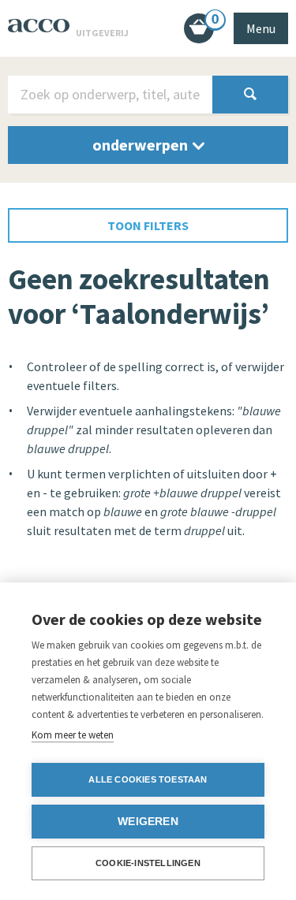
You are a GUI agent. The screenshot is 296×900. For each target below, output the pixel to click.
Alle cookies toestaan (147, 779)
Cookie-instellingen (148, 863)
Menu (260, 28)
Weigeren (148, 821)
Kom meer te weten (73, 735)
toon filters (148, 225)
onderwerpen (141, 144)
